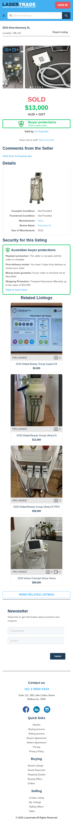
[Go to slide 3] (35, 87)
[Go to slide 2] (33, 87)
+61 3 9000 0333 (36, 689)
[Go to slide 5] (40, 87)
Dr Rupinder (42, 131)
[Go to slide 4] (37, 87)
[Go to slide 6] (42, 87)
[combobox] (36, 16)
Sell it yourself (46, 140)
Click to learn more (16, 289)
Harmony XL (44, 225)
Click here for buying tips (17, 156)
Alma (40, 220)
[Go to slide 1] (30, 87)
